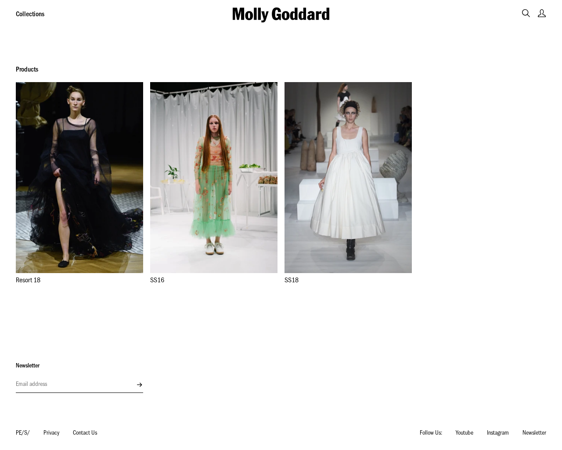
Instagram (498, 434)
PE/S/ (23, 434)
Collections (30, 14)
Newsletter (534, 434)
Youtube (464, 434)
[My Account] (542, 13)
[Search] (526, 13)
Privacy (51, 434)
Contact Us (85, 434)
